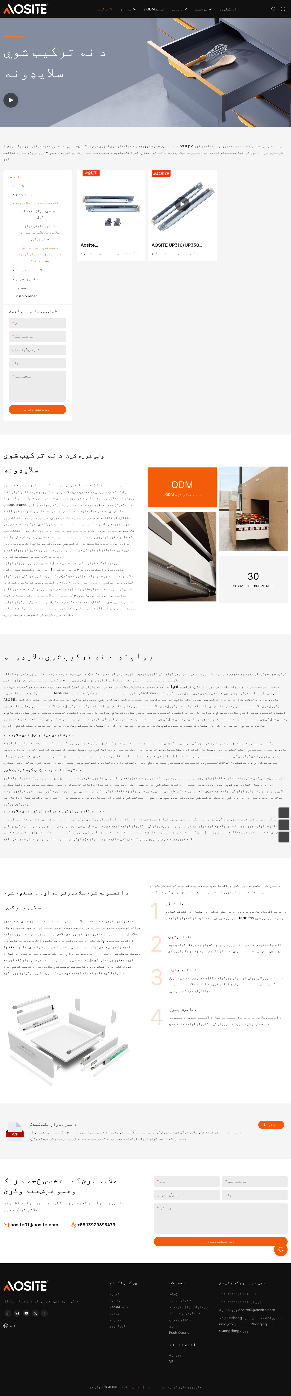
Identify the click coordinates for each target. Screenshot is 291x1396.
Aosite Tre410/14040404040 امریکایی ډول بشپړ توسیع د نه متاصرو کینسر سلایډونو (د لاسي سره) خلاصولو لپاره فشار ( (111, 245)
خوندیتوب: (180, 936)
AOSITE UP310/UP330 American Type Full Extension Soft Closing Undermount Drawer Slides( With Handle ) (177, 245)
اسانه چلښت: (182, 969)
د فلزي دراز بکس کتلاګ (53, 1124)
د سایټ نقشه (132, 1386)
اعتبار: (174, 903)
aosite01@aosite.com (34, 1225)
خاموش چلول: (182, 1009)
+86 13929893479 (96, 1225)
